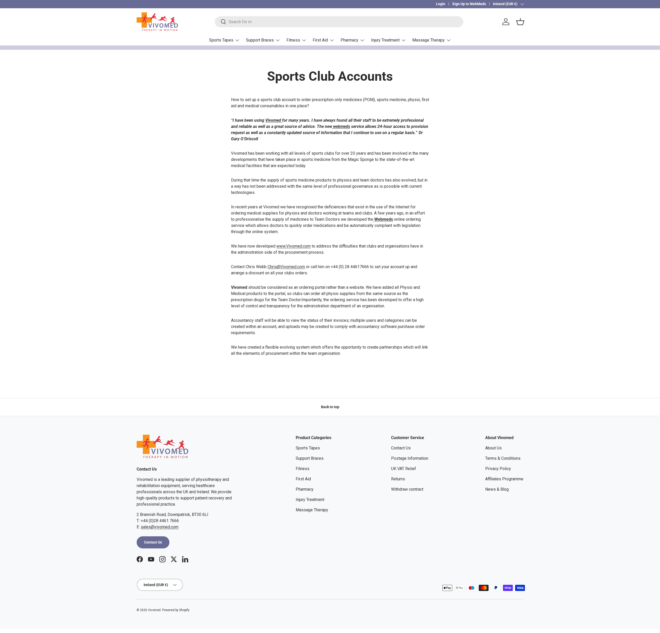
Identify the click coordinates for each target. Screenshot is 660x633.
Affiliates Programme (504, 478)
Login (440, 4)
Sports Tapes (221, 40)
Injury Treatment (385, 40)
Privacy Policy (498, 468)
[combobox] (339, 21)
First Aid (320, 40)
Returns (398, 478)
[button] (520, 21)
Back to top (330, 407)
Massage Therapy (428, 40)
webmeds (341, 126)
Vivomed (273, 120)
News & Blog (497, 489)
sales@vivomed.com (159, 526)
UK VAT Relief (403, 468)
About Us (493, 448)
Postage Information (409, 458)
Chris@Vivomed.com (286, 266)
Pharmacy (349, 40)
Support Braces (260, 40)
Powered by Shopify (175, 610)
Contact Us (153, 542)
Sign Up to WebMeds (469, 4)
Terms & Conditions (503, 458)
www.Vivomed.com (293, 246)
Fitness (293, 40)
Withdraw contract (407, 489)
